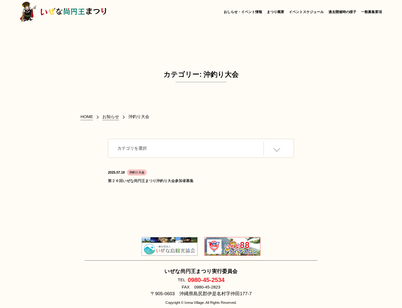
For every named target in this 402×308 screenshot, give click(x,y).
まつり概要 (275, 12)
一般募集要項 (371, 12)
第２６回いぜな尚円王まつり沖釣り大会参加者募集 (151, 181)
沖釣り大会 (136, 172)
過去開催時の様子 (342, 12)
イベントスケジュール (306, 12)
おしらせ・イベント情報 (243, 12)
